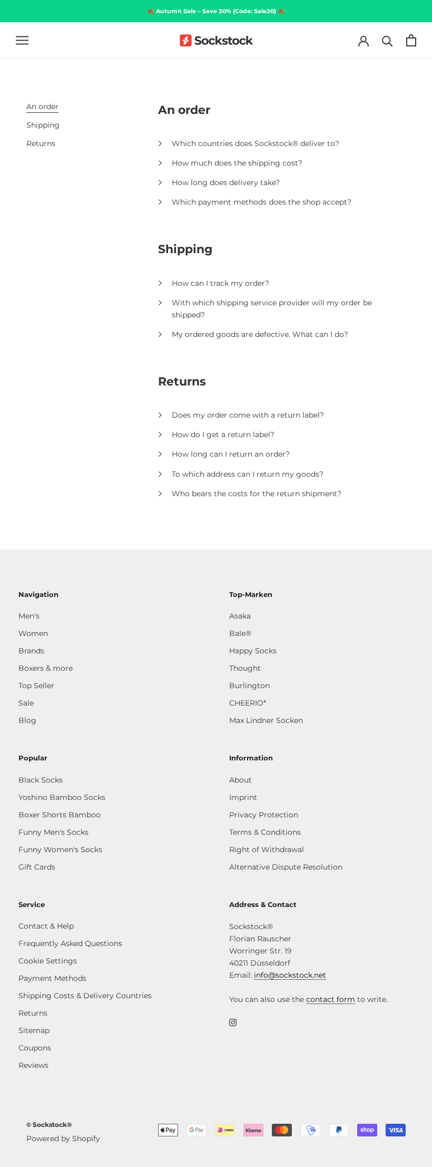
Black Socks (40, 780)
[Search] (387, 40)
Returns (32, 1013)
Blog (27, 720)
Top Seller (36, 685)
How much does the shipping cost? (237, 163)
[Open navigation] (22, 40)
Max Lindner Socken (266, 720)
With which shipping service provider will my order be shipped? (272, 309)
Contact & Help (46, 926)
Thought (245, 668)
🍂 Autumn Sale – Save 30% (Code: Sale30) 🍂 (216, 11)
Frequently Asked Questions (70, 943)
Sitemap (34, 1030)
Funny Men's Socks (53, 832)
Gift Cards (36, 867)
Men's (29, 616)
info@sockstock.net (290, 975)
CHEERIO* (247, 703)
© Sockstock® (49, 1125)
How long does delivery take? (226, 182)
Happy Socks (253, 650)
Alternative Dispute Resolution (285, 867)
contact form (330, 999)
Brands (31, 650)
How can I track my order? (220, 283)
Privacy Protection (263, 814)
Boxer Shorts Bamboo (59, 814)
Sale (26, 703)
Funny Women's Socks (60, 849)
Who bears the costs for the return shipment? (256, 493)
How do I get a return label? (223, 434)
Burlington (249, 685)
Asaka (240, 616)
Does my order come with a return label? (248, 415)
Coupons (34, 1048)
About (240, 780)
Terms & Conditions (265, 832)
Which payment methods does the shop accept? (261, 202)
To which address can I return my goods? (247, 474)
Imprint (243, 797)
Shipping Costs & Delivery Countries (85, 995)
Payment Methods (52, 978)
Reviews (33, 1065)
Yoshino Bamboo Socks (61, 797)
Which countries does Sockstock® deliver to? (255, 143)
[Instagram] (233, 1022)
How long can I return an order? (231, 454)
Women (33, 633)
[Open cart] (411, 40)
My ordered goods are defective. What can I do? (260, 334)
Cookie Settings (47, 961)
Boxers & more (45, 668)
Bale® (240, 633)
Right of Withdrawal (266, 849)
